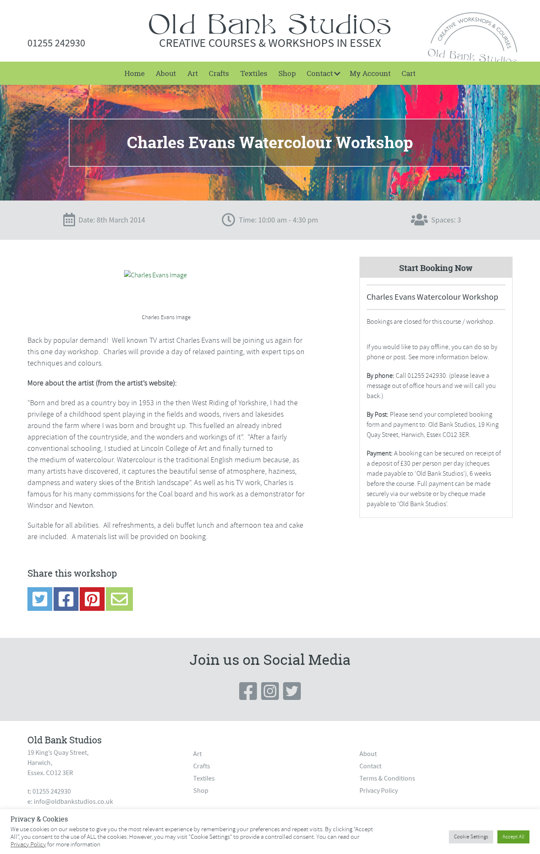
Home (134, 73)
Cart (409, 73)
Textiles (253, 73)
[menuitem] (134, 73)
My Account (370, 73)
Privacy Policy (378, 790)
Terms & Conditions (387, 778)
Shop (287, 73)
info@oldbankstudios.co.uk (73, 801)
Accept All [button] (513, 836)
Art (192, 73)
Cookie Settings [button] (471, 836)
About (166, 73)
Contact (320, 73)
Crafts (219, 73)
